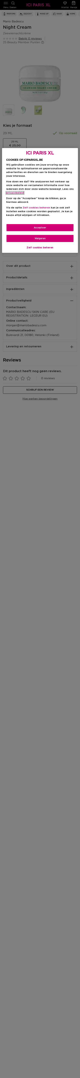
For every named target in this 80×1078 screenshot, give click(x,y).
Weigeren (40, 238)
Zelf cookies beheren (40, 247)
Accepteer (40, 228)
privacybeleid (15, 193)
